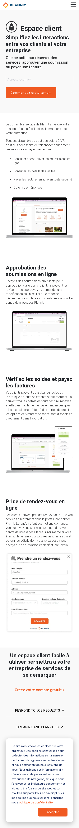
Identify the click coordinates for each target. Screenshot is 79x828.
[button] (73, 4)
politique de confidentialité (36, 802)
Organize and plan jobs (37, 727)
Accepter (53, 812)
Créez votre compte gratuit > (39, 690)
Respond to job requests (37, 710)
